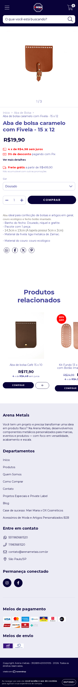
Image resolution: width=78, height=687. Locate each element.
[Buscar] (70, 19)
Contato (8, 489)
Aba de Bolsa (22, 112)
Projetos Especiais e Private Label (25, 496)
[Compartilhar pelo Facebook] (15, 251)
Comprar (18, 385)
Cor (5, 178)
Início (6, 112)
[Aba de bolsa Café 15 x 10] (42, 385)
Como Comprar (13, 481)
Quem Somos (12, 474)
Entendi (69, 682)
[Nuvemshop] (15, 672)
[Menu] (7, 7)
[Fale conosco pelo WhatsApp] (72, 652)
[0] (70, 8)
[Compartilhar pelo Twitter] (23, 251)
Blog (6, 503)
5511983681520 (18, 537)
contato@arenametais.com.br (28, 552)
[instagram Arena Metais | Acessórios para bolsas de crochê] (7, 583)
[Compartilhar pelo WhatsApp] (6, 250)
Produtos (9, 467)
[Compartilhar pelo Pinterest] (31, 251)
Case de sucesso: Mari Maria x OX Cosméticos (33, 510)
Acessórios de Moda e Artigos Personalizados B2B (36, 517)
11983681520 (17, 544)
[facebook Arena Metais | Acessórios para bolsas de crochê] (18, 583)
